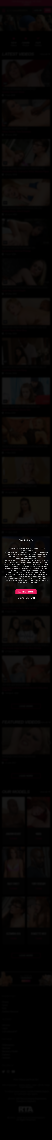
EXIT (33, 597)
